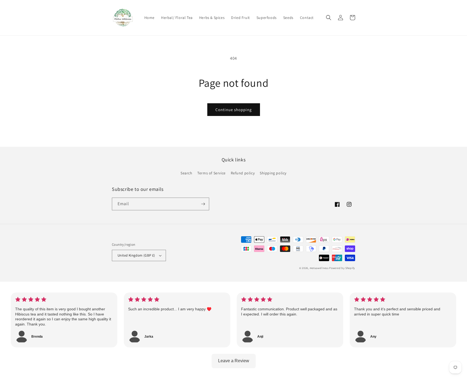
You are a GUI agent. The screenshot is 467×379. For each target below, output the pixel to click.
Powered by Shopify (342, 268)
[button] (329, 18)
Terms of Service (211, 173)
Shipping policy (273, 173)
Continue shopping (233, 109)
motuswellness (319, 268)
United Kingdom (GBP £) (136, 255)
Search (186, 173)
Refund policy (243, 173)
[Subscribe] (203, 204)
